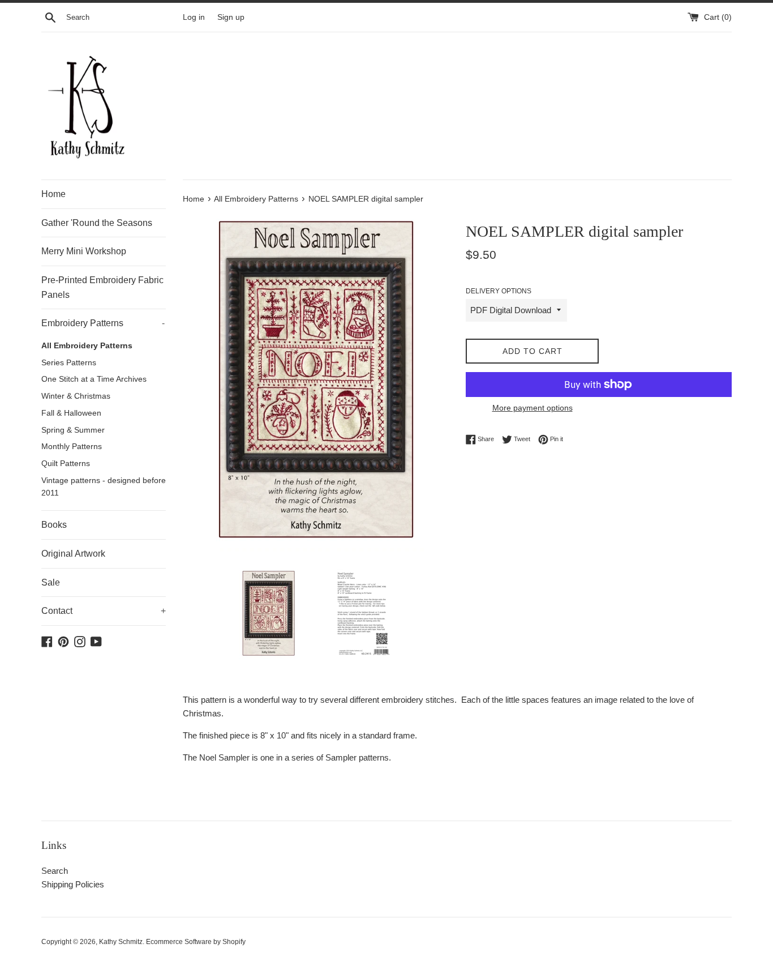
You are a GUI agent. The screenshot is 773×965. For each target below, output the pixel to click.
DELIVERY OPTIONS (498, 291)
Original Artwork (73, 553)
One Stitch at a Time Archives (94, 379)
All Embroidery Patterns (86, 345)
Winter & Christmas (75, 396)
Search (54, 871)
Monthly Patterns (71, 446)
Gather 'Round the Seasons (96, 223)
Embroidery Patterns (103, 323)
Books (54, 525)
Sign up (230, 17)
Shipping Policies (72, 884)
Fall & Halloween (71, 413)
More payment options (532, 407)
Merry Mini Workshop (83, 251)
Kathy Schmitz (121, 942)
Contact (103, 611)
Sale (50, 582)
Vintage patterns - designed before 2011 (103, 486)
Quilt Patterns (65, 463)
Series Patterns (68, 362)
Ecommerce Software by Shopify (196, 942)
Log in (194, 17)
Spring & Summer (73, 430)
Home (53, 194)
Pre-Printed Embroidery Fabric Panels (102, 287)
